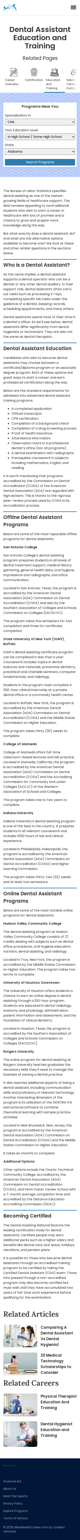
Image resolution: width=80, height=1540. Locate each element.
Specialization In (18, 115)
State (9, 145)
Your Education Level (21, 130)
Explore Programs (15, 1511)
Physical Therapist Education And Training (59, 1402)
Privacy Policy (13, 1503)
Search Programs (40, 162)
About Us (9, 1489)
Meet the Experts (15, 1496)
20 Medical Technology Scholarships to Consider (56, 1364)
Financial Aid (12, 1481)
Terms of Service (15, 1518)
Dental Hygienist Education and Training (56, 1429)
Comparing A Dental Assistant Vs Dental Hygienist (57, 1336)
